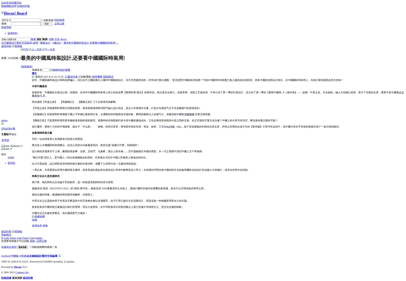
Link (19, 238)
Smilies (38, 238)
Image (13, 238)
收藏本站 (16, 2)
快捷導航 (6, 27)
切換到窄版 (23, 6)
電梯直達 (37, 70)
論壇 (13, 33)
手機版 (14, 256)
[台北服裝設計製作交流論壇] (14, 13)
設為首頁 (6, 2)
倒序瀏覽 (97, 76)
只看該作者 (71, 76)
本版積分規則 (8, 247)
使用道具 (37, 225)
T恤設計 (57, 43)
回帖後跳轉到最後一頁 (44, 247)
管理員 (5, 140)
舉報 (45, 225)
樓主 (34, 73)
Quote (25, 238)
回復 (34, 219)
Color (6, 238)
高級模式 (6, 234)
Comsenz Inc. (22, 272)
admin (4, 120)
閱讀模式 (108, 76)
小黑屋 (22, 256)
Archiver (5, 256)
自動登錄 (48, 20)
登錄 (32, 241)
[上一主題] (35, 49)
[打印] (24, 49)
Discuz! (18, 267)
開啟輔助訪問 (8, 6)
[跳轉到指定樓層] (60, 70)
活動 (51, 39)
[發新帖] (17, 46)
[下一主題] (48, 49)
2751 (3, 128)
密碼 (3, 23)
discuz (63, 39)
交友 (57, 39)
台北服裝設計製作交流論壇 (16, 43)
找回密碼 (59, 20)
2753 (8, 128)
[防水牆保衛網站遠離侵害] (60, 256)
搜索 (33, 39)
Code (31, 238)
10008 (11, 157)
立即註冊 (59, 23)
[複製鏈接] (27, 66)
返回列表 (6, 46)
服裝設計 (45, 43)
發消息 (11, 163)
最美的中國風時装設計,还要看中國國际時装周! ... (91, 43)
